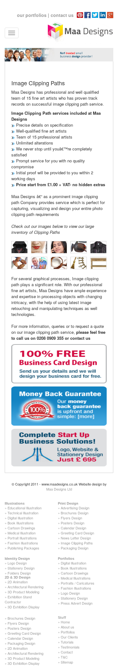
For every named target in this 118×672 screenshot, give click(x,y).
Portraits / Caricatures (77, 582)
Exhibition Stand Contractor (18, 599)
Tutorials (67, 641)
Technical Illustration (23, 512)
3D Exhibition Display (24, 606)
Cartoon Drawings (21, 527)
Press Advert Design (77, 603)
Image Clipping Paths (77, 542)
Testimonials (70, 646)
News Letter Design (76, 537)
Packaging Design (74, 547)
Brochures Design (74, 512)
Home (65, 621)
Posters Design (72, 522)
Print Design (68, 503)
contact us (62, 15)
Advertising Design (75, 507)
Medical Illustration (22, 532)
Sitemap (67, 661)
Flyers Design (71, 517)
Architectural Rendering (25, 586)
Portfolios (66, 558)
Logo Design (17, 562)
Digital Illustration (20, 517)
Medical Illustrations (76, 577)
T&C (64, 656)
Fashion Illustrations (23, 542)
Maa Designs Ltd (59, 488)
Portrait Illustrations (22, 537)
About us (67, 626)
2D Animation (18, 581)
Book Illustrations (21, 522)
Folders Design (19, 572)
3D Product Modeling (23, 591)
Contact (67, 651)
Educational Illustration (25, 507)
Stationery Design (21, 567)
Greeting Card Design (77, 532)
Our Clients (69, 636)
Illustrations (15, 503)
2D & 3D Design (18, 577)
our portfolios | (33, 15)
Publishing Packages (23, 547)
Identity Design (17, 558)
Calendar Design (73, 527)
